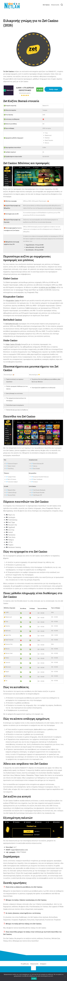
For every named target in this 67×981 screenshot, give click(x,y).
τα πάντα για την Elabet (47, 287)
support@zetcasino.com (19, 850)
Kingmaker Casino (12, 300)
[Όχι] (65, 976)
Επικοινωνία (55, 5)
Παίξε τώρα (53, 89)
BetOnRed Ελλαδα (12, 324)
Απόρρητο (43, 964)
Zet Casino (46, 5)
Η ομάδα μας (25, 964)
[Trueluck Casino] (8, 95)
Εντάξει (34, 978)
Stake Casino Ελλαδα (13, 344)
